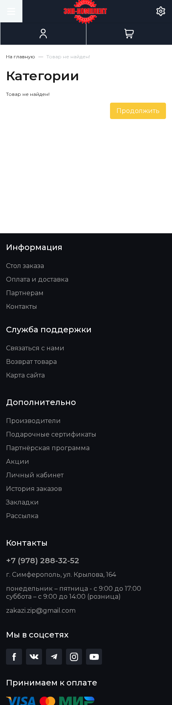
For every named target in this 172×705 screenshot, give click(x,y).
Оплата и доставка (37, 279)
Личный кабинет (35, 475)
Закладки (22, 502)
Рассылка (22, 516)
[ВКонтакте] (34, 657)
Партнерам (25, 293)
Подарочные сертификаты (51, 434)
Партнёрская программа (48, 448)
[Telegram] (54, 657)
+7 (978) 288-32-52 (42, 560)
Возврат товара (31, 361)
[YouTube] (94, 657)
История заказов (34, 489)
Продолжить (138, 111)
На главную (20, 57)
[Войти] (43, 33)
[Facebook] (14, 657)
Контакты (21, 306)
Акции (17, 461)
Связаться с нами (35, 348)
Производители (33, 421)
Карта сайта (25, 375)
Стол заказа (25, 266)
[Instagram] (74, 657)
